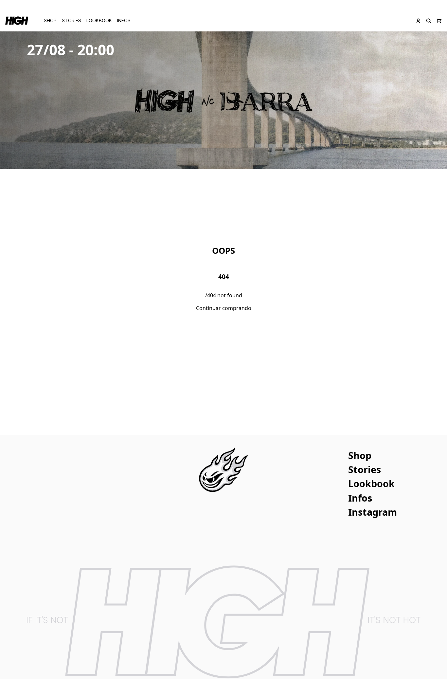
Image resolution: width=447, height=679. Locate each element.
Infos (124, 20)
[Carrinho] (439, 21)
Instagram (372, 511)
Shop (50, 20)
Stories (71, 20)
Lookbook (99, 20)
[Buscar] (428, 21)
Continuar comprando (223, 308)
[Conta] (418, 21)
